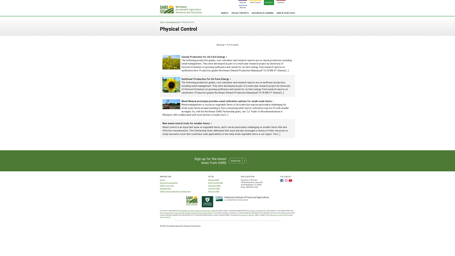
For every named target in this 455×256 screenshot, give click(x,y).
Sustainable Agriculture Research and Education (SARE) (198, 211)
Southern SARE (214, 188)
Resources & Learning (262, 13)
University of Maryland (256, 211)
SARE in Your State (286, 13)
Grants (224, 13)
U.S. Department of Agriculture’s (172, 213)
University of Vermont (247, 215)
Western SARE (213, 191)
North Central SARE (215, 183)
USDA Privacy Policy (275, 215)
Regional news (165, 188)
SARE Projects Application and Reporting (175, 191)
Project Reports (240, 13)
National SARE (213, 180)
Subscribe (236, 160)
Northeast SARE (214, 186)
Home (162, 22)
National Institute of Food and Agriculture (198, 213)
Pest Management (173, 22)
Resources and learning (169, 183)
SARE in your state (167, 186)
